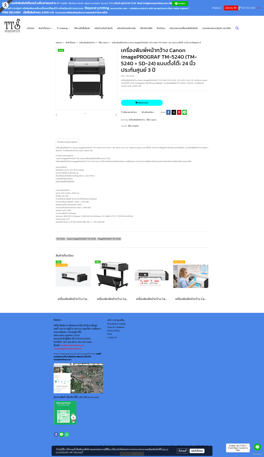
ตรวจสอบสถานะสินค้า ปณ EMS (216, 28)
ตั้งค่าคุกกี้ (182, 451)
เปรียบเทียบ (149, 112)
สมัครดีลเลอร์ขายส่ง (126, 28)
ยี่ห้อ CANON (133, 126)
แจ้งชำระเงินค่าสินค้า (103, 28)
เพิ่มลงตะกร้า (143, 102)
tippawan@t (60, 348)
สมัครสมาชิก (231, 8)
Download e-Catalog (116, 324)
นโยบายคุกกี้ (78, 452)
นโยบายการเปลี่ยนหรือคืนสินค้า (184, 28)
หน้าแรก (30, 28)
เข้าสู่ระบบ (216, 8)
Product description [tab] (67, 141)
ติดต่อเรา (161, 28)
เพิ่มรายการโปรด (130, 112)
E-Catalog (62, 28)
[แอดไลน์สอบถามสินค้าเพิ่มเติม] (65, 412)
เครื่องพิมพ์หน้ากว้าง (137, 119)
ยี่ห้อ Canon (151, 119)
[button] (237, 28)
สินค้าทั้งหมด (45, 28)
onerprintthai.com (74, 348)
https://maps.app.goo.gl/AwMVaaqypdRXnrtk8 (74, 353)
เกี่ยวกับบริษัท (146, 28)
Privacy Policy (113, 330)
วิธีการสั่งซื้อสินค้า (82, 28)
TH (260, 8)
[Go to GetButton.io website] (257, 454)
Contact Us (112, 337)
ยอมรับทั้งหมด (197, 451)
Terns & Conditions (115, 327)
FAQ (109, 334)
